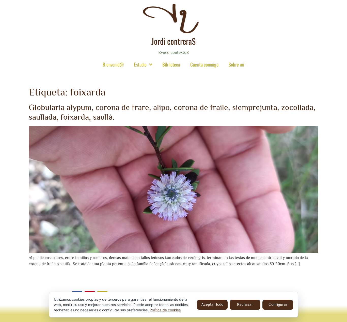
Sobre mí (236, 64)
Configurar (278, 304)
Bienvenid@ (113, 64)
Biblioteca (171, 64)
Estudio (140, 64)
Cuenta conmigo (204, 64)
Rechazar (245, 304)
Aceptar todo (212, 304)
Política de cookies (165, 310)
